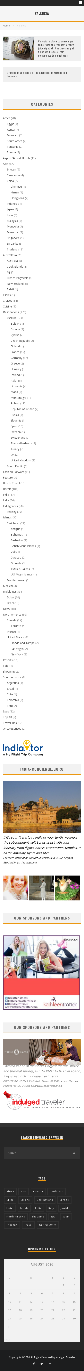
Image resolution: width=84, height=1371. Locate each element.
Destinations (11, 312)
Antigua (15, 529)
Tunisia (11, 152)
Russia (15, 415)
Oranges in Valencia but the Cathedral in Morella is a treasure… (37, 74)
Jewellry (11, 512)
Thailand (12, 249)
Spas (6, 711)
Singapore (13, 238)
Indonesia (13, 204)
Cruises (7, 300)
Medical (8, 586)
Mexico (11, 631)
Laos (10, 215)
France (15, 352)
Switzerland (18, 437)
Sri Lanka (12, 243)
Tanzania (12, 146)
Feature (8, 477)
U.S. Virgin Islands (22, 574)
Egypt (10, 124)
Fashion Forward (13, 472)
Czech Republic (20, 341)
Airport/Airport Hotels (16, 158)
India (6, 494)
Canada (11, 620)
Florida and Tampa (23, 643)
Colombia (13, 700)
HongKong (17, 198)
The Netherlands (21, 443)
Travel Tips (10, 723)
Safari (6, 665)
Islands (7, 517)
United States (15, 637)
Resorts (8, 660)
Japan (10, 209)
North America (12, 614)
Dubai (10, 597)
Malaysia (12, 221)
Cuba (14, 551)
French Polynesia (17, 278)
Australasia (10, 255)
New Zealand (15, 283)
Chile (10, 694)
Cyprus (15, 335)
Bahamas (17, 534)
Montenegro (19, 398)
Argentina (13, 683)
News (6, 608)
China (10, 181)
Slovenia (16, 420)
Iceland (15, 375)
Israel (10, 603)
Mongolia (13, 226)
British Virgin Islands (23, 546)
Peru (10, 706)
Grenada (16, 563)
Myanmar (13, 232)
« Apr (7, 1339)
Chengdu (16, 186)
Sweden (16, 432)
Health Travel (11, 483)
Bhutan (11, 169)
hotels (24, 1208)
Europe (11, 318)
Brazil (10, 688)
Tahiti (10, 289)
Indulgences (10, 506)
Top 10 (7, 717)
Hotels (7, 489)
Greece (15, 363)
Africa (6, 118)
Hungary (16, 369)
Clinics (7, 295)
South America (12, 677)
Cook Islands (15, 266)
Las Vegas (17, 649)
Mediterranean (16, 580)
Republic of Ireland (22, 409)
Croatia (15, 329)
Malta (14, 392)
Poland (15, 403)
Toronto (16, 626)
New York (17, 654)
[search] (74, 1153)
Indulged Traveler (65, 1357)
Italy (13, 380)
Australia (12, 261)
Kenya (11, 129)
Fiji (8, 272)
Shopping (9, 671)
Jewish (65, 1208)
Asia (5, 164)
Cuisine (7, 306)
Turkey (15, 449)
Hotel (9, 1208)
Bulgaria (16, 323)
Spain (14, 426)
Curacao (16, 557)
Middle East (10, 591)
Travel (28, 1225)
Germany (16, 358)
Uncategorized (12, 728)
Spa (53, 1216)
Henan (15, 192)
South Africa (14, 141)
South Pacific (15, 466)
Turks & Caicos (20, 569)
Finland (15, 346)
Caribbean (13, 523)
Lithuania (16, 386)
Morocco (12, 135)
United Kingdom (21, 460)
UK (12, 455)
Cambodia (13, 175)
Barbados (17, 540)
